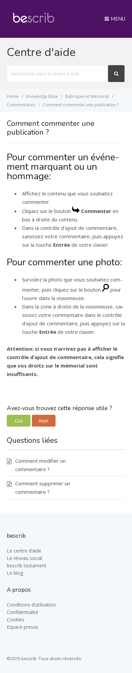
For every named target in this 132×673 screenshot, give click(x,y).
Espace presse (22, 627)
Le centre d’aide (24, 550)
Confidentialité (22, 612)
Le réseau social (24, 558)
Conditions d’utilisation (31, 604)
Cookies (15, 619)
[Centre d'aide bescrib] (34, 25)
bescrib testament (26, 565)
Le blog (15, 573)
